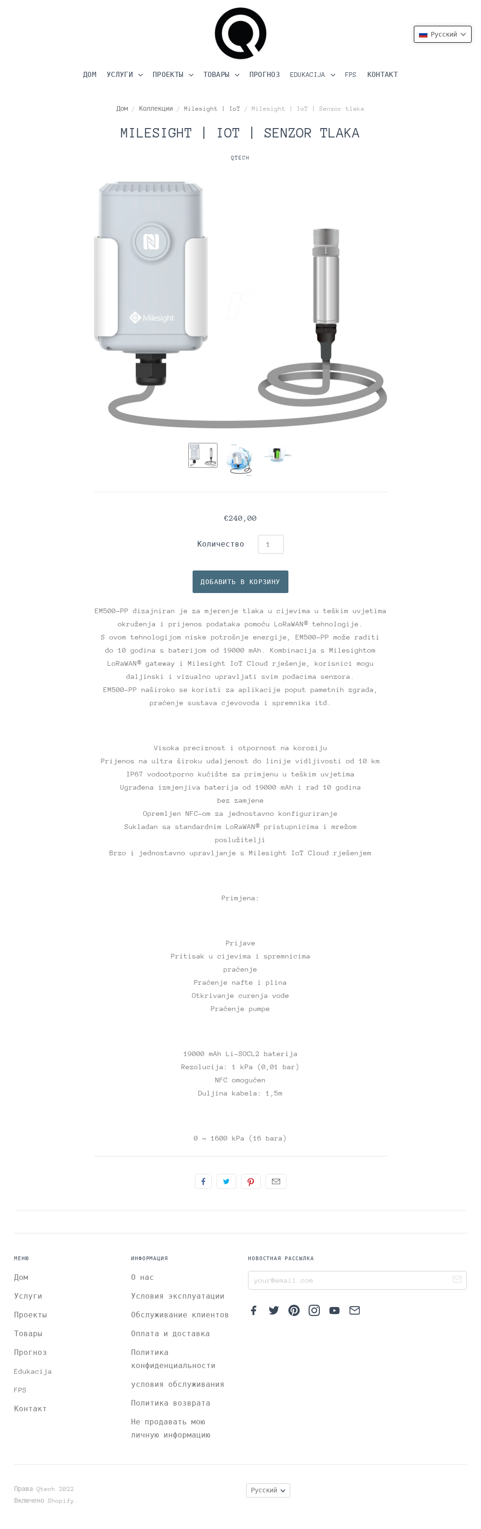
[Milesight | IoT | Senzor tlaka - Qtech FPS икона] (203, 455)
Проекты (170, 74)
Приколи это (251, 1181)
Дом (89, 74)
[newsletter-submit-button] (457, 1280)
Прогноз (264, 74)
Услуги (122, 74)
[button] (442, 34)
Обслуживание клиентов (180, 1315)
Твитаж (226, 1181)
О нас (142, 1277)
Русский (264, 1490)
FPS (351, 74)
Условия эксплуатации (178, 1296)
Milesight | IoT (212, 108)
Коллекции (156, 108)
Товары (218, 74)
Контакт (382, 74)
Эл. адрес (276, 1181)
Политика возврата (170, 1403)
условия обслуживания (178, 1384)
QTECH (240, 158)
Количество (220, 544)
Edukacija (309, 74)
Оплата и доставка (170, 1334)
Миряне (203, 1181)
